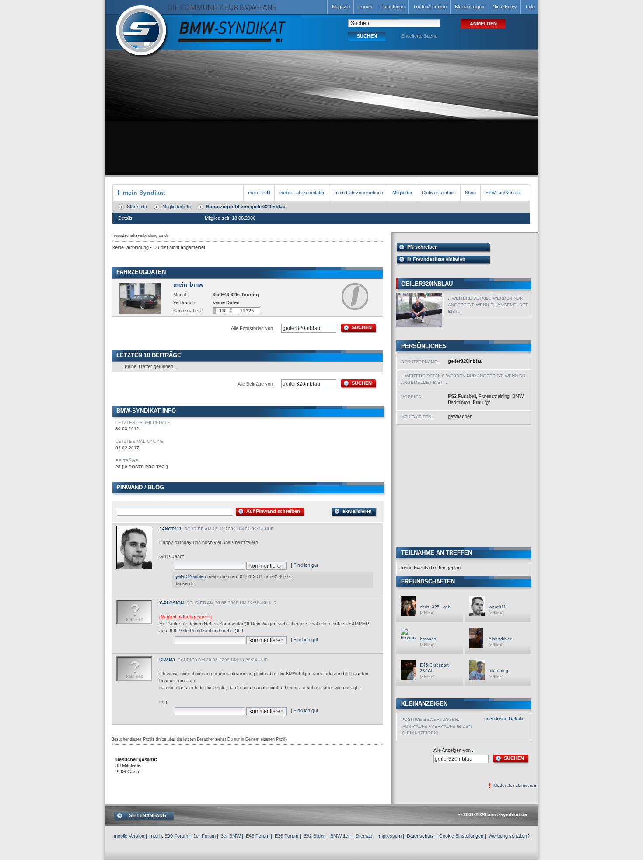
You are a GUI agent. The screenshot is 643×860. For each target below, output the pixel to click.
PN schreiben (422, 246)
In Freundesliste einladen (436, 259)
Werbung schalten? (509, 836)
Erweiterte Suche (419, 36)
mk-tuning (498, 670)
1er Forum (204, 836)
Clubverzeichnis (439, 192)
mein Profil (259, 192)
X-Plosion (171, 602)
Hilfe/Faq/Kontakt (503, 192)
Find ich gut (306, 565)
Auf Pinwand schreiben (273, 511)
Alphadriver (500, 638)
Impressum (389, 836)
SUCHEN (362, 327)
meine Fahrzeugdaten (302, 192)
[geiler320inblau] (419, 325)
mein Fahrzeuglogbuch (359, 192)
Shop (470, 192)
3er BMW (231, 836)
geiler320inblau (190, 576)
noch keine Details (503, 718)
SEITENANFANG (148, 815)
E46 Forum (257, 836)
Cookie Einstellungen (461, 836)
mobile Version (129, 836)
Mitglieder (402, 192)
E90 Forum (176, 836)
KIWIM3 (167, 659)
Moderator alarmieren (514, 785)
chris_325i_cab (435, 606)
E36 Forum (286, 836)
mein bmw (188, 284)
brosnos (428, 638)
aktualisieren (357, 511)
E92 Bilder (314, 836)
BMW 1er (340, 836)
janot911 (170, 529)
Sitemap (363, 836)
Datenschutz (420, 836)
